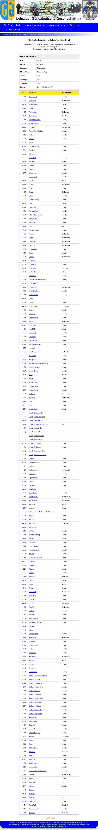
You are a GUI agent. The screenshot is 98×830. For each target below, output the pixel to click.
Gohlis (31, 253)
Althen (31, 108)
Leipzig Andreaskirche (36, 413)
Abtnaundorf (33, 97)
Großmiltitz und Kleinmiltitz (37, 280)
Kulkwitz (32, 394)
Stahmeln (32, 725)
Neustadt (31, 554)
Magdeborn (32, 489)
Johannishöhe (33, 340)
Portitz (31, 588)
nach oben (50, 818)
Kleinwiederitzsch (34, 367)
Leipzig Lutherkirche (35, 428)
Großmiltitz (32, 276)
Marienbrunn (33, 493)
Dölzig (31, 192)
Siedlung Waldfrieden (35, 710)
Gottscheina (32, 264)
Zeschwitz (32, 794)
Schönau (31, 649)
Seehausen (32, 664)
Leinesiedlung (33, 409)
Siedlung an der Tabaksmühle (38, 676)
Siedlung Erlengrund (35, 683)
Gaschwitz (32, 241)
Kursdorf (32, 398)
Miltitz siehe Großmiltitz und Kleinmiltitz (41, 512)
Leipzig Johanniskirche (36, 420)
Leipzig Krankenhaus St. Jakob (38, 424)
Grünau (31, 302)
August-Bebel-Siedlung (36, 131)
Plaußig (31, 573)
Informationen (55, 25)
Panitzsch (32, 561)
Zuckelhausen (33, 801)
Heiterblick (32, 325)
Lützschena (32, 485)
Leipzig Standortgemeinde (37, 451)
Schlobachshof (33, 645)
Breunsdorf (32, 161)
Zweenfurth (32, 805)
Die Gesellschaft (12, 25)
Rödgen (31, 626)
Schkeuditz (32, 637)
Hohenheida (32, 333)
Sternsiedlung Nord (35, 729)
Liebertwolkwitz (34, 462)
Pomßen (31, 580)
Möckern (32, 519)
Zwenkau (32, 813)
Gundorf (31, 310)
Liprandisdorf (33, 478)
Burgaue (31, 165)
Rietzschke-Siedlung (35, 622)
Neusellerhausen (34, 550)
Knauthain (32, 379)
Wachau (31, 775)
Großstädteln (33, 287)
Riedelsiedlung (33, 618)
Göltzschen (32, 260)
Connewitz (32, 173)
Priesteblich (32, 592)
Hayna (31, 321)
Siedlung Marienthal (35, 695)
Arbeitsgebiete (34, 25)
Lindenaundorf (33, 470)
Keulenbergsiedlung (35, 344)
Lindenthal (32, 474)
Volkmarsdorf (33, 767)
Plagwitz (31, 569)
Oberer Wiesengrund (35, 557)
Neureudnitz (32, 542)
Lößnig (31, 481)
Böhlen (31, 142)
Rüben (31, 630)
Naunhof (31, 538)
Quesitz (31, 603)
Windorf (31, 786)
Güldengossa (33, 306)
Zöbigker (32, 797)
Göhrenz (31, 257)
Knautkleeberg (33, 382)
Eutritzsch (32, 222)
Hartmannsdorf (33, 318)
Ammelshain (33, 116)
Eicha (30, 203)
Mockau (31, 516)
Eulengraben (33, 219)
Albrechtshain (33, 104)
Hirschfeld (32, 329)
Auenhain (32, 127)
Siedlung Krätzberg (35, 691)
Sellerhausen (33, 672)
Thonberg (32, 759)
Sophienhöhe (33, 721)
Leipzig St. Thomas (35, 447)
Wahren (31, 778)
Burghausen (32, 169)
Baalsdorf (32, 135)
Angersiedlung (33, 123)
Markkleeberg (33, 497)
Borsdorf (32, 150)
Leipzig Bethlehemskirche (37, 417)
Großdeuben (33, 272)
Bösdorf (31, 154)
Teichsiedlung (33, 748)
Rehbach (31, 611)
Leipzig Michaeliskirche (36, 436)
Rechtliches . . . (77, 25)
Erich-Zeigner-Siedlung (36, 215)
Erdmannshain (33, 211)
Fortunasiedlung (34, 230)
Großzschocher (33, 295)
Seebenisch (32, 656)
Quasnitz (31, 599)
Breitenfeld (32, 158)
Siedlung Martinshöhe (36, 698)
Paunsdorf (32, 565)
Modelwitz (32, 523)
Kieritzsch (32, 348)
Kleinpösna (32, 359)
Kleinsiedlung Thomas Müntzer (38, 363)
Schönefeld (32, 653)
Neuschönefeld (33, 546)
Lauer (31, 401)
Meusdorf (32, 508)
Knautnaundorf (33, 386)
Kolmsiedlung (33, 390)
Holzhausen (32, 337)
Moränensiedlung (34, 535)
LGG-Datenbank (12, 29)
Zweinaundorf (33, 809)
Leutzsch (31, 459)
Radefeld (31, 607)
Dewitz (31, 180)
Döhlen (31, 184)
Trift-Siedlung (33, 763)
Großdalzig (32, 268)
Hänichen (32, 314)
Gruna (31, 299)
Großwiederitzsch (34, 291)
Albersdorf (32, 101)
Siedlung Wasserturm (35, 714)
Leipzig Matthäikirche (35, 432)
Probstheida (32, 596)
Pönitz (31, 584)
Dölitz (31, 188)
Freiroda (31, 234)
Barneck (31, 139)
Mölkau (31, 531)
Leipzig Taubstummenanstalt (37, 455)
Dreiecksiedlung (34, 200)
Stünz (31, 744)
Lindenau (32, 466)
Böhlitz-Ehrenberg (34, 146)
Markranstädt (33, 500)
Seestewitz (32, 668)
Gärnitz (31, 238)
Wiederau (32, 782)
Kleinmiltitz (32, 356)
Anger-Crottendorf (35, 120)
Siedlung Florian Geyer (36, 687)
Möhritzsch (32, 527)
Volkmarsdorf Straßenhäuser (38, 771)
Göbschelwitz (33, 249)
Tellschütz (32, 752)
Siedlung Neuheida (35, 706)
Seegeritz (32, 660)
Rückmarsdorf (33, 634)
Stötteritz (31, 740)
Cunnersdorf (33, 177)
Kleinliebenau (33, 352)
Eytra (30, 226)
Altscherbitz (32, 112)
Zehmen (31, 790)
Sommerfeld (32, 717)
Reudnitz (31, 615)
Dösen (31, 196)
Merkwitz (32, 504)
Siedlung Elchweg (34, 679)
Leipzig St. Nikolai (35, 443)
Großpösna (32, 283)
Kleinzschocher (33, 371)
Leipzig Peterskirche (35, 439)
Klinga (31, 375)
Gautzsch (32, 245)
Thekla (31, 756)
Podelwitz (32, 576)
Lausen (31, 405)
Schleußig (32, 641)
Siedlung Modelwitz (35, 702)
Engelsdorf (32, 207)
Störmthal (32, 736)
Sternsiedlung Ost (34, 733)
